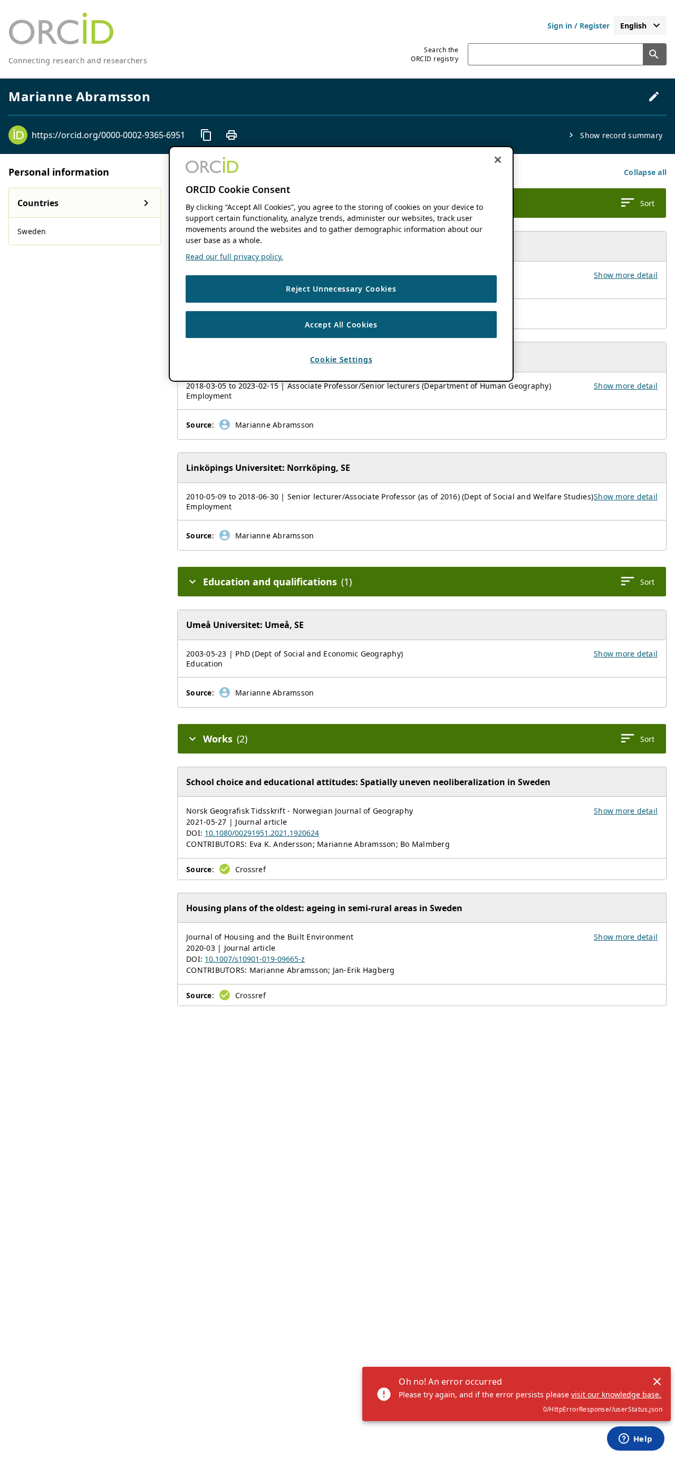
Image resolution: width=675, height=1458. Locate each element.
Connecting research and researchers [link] (77, 60)
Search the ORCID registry (434, 54)
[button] (645, 172)
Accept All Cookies (341, 324)
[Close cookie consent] (497, 159)
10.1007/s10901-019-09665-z (255, 959)
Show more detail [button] (626, 275)
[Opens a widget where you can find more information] (635, 1439)
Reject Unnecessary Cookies (341, 289)
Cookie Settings (341, 359)
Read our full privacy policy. (234, 257)
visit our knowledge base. (616, 1394)
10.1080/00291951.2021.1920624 (262, 833)
